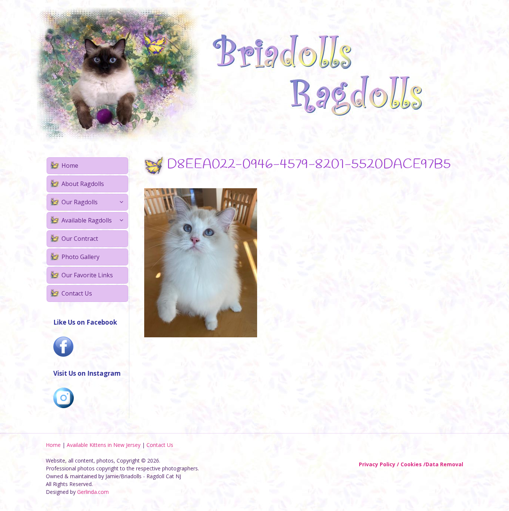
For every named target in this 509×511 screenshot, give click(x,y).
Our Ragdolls (79, 202)
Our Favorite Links (87, 275)
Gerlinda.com (93, 491)
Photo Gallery (80, 257)
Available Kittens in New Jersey (103, 444)
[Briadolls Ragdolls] (236, 74)
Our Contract (79, 238)
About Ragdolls (82, 184)
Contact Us (76, 293)
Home (69, 165)
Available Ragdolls (86, 220)
